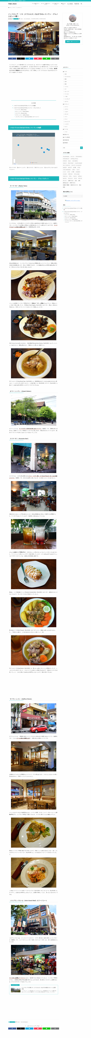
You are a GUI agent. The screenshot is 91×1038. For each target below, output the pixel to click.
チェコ (66, 119)
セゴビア (65, 167)
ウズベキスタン (68, 76)
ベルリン (75, 176)
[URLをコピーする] (55, 59)
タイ (65, 89)
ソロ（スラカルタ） (27, 18)
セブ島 (74, 167)
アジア (65, 71)
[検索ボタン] (81, 3)
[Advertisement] (33, 87)
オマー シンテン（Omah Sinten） (22, 111)
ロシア (66, 126)
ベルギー (66, 111)
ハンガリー (67, 124)
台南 (79, 180)
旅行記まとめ (65, 182)
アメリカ (66, 129)
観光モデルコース (74, 184)
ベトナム (66, 86)
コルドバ (65, 163)
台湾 (65, 81)
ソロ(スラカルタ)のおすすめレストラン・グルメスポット (27, 107)
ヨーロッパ (66, 104)
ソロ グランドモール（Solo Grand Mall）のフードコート (27, 116)
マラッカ (80, 178)
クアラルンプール (74, 158)
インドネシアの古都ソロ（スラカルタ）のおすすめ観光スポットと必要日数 (39, 988)
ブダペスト (70, 174)
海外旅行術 (66, 140)
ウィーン (72, 156)
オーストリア (67, 121)
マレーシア (67, 91)
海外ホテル (66, 134)
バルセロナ (78, 171)
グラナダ (65, 160)
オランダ (66, 114)
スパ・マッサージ (66, 165)
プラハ (70, 176)
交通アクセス (70, 180)
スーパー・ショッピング (76, 165)
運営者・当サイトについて (73, 41)
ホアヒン (80, 176)
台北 (76, 180)
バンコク (65, 174)
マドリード (70, 178)
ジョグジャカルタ (78, 163)
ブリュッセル (76, 174)
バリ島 (66, 96)
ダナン (73, 169)
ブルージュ (65, 176)
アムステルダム (66, 156)
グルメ (22, 18)
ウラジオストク (66, 158)
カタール (66, 101)
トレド (78, 169)
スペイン (66, 106)
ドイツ (66, 116)
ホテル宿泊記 (67, 137)
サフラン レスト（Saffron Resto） (22, 115)
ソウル (78, 167)
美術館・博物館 (66, 184)
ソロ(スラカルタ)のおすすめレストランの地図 (25, 105)
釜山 (80, 184)
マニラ (75, 178)
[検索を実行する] (81, 148)
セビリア (70, 167)
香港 (65, 84)
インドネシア (16, 18)
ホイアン (65, 178)
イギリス (66, 109)
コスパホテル (75, 160)
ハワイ (66, 131)
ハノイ (64, 171)
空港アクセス (72, 182)
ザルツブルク (70, 163)
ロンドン (65, 180)
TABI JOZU (12, 4)
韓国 (65, 79)
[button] (12, 59)
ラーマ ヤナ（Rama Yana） (21, 109)
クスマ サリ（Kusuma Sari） (21, 113)
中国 (65, 74)
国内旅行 (66, 142)
